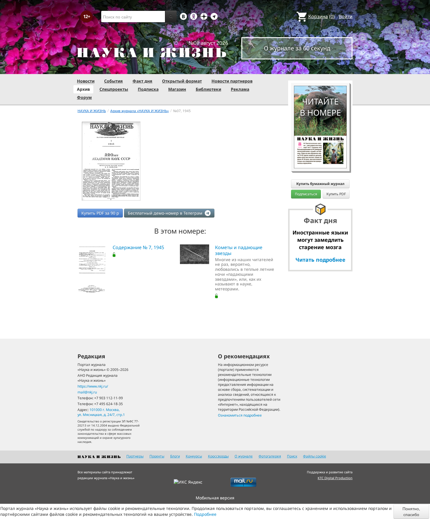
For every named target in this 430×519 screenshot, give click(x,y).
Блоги (175, 456)
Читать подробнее (320, 260)
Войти (345, 16)
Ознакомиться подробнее (240, 415)
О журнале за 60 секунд (297, 48)
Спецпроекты (113, 89)
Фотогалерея (270, 456)
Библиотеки (208, 89)
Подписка (148, 89)
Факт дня (142, 81)
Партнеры (135, 456)
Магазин (177, 89)
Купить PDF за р (100, 213)
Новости (85, 81)
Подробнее (205, 514)
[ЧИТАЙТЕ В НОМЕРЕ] (320, 69)
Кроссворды (218, 456)
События (113, 81)
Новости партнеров (231, 81)
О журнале (244, 456)
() (321, 16)
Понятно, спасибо (411, 511)
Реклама (240, 89)
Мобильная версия (215, 498)
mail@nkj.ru (87, 392)
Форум (84, 97)
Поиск (292, 456)
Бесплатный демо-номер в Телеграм (166, 213)
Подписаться (306, 193)
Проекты (156, 456)
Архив (83, 89)
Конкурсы (194, 456)
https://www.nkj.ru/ (93, 386)
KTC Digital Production (335, 478)
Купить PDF (336, 193)
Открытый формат (182, 81)
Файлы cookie (314, 456)
